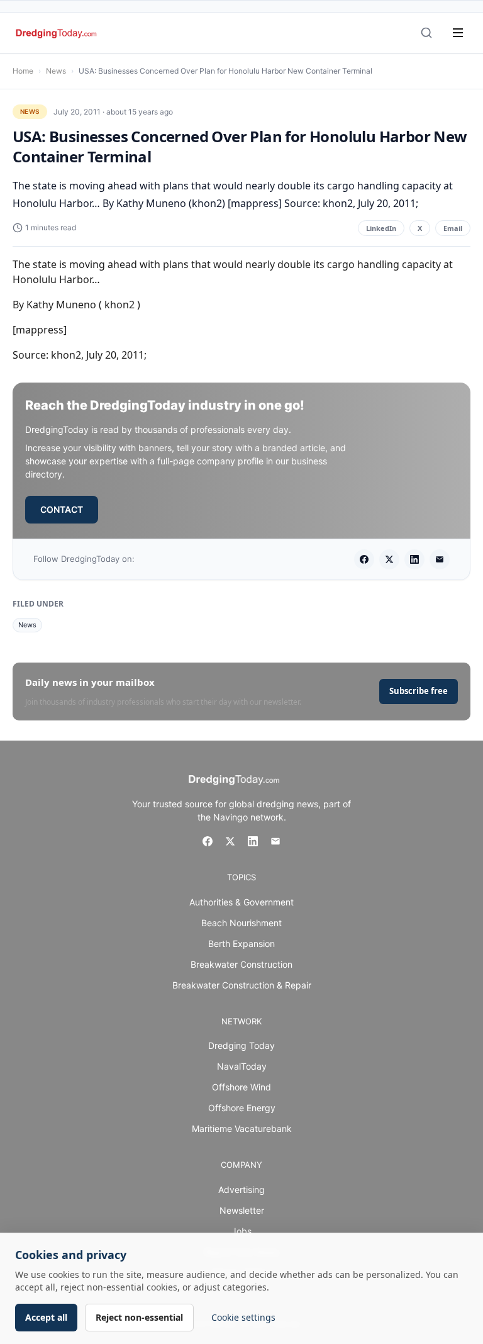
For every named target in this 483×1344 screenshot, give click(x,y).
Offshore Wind (241, 1087)
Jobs (241, 1231)
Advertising (241, 1189)
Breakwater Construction (241, 964)
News (56, 71)
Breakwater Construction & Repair (241, 985)
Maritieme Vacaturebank (242, 1128)
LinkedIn (381, 228)
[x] (389, 559)
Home (23, 71)
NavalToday (242, 1066)
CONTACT (61, 509)
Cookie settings (243, 1317)
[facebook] (364, 559)
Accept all (46, 1317)
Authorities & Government (241, 902)
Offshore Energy (241, 1107)
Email (452, 228)
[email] (440, 559)
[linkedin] (414, 559)
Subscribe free (418, 691)
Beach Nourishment (241, 922)
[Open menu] (457, 32)
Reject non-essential (139, 1317)
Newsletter (241, 1210)
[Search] (426, 32)
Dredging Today (241, 1045)
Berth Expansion (241, 943)
